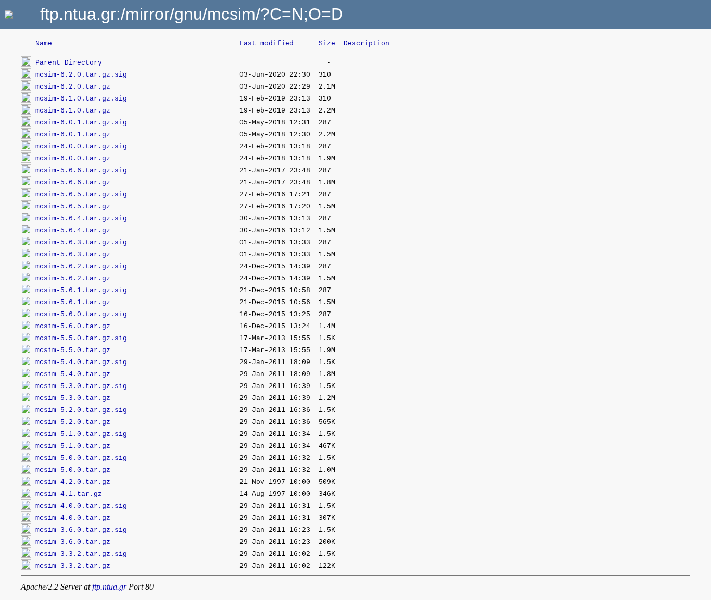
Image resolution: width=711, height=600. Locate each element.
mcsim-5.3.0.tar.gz (72, 398)
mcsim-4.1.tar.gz (68, 494)
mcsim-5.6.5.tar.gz (72, 206)
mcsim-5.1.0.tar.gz (72, 446)
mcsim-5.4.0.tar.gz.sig (81, 362)
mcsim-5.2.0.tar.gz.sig (81, 410)
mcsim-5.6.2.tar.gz (72, 278)
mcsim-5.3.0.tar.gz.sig (81, 386)
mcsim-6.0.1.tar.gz (72, 135)
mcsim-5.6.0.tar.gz (72, 326)
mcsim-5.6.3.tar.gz (72, 254)
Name (43, 43)
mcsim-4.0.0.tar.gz (72, 518)
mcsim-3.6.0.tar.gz (72, 542)
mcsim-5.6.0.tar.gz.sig (81, 314)
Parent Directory (68, 63)
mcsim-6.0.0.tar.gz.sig (81, 147)
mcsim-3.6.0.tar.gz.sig (81, 530)
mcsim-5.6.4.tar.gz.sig (81, 218)
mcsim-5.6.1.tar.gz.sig (81, 290)
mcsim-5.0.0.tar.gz (72, 470)
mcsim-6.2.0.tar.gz (72, 87)
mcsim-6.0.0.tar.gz (72, 158)
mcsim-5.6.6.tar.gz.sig (81, 170)
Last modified (266, 43)
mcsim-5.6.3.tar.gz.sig (81, 242)
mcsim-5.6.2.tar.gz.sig (81, 266)
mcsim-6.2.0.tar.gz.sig (81, 75)
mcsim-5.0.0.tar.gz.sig (81, 458)
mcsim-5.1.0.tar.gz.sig (81, 434)
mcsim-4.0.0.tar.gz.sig (81, 506)
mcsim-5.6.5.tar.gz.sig (81, 194)
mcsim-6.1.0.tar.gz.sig (81, 99)
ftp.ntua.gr (109, 586)
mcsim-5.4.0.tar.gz (72, 374)
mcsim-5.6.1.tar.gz (72, 302)
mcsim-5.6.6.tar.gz (72, 182)
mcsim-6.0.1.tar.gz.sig (81, 123)
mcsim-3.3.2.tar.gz (72, 566)
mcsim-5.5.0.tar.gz (72, 350)
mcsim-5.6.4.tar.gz (72, 230)
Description (366, 43)
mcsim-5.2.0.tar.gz (72, 422)
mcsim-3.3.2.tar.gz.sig (81, 554)
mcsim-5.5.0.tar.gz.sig (81, 338)
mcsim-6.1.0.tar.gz (72, 111)
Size (327, 43)
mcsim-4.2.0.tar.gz (72, 482)
